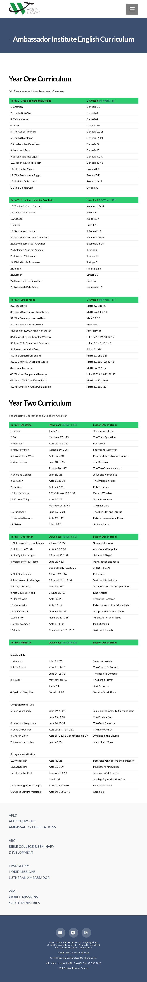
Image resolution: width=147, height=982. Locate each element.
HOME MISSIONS (22, 872)
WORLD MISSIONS (23, 897)
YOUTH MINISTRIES (24, 903)
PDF (113, 100)
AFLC (13, 815)
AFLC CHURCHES (22, 821)
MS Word (104, 100)
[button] (132, 9)
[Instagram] (86, 933)
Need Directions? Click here (73, 952)
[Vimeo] (73, 933)
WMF (13, 891)
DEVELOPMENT (21, 852)
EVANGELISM (19, 866)
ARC (12, 840)
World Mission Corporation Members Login (73, 958)
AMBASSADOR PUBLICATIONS (32, 827)
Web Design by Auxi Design (73, 968)
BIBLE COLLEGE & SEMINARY (31, 846)
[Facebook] (60, 933)
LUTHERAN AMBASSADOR (29, 878)
